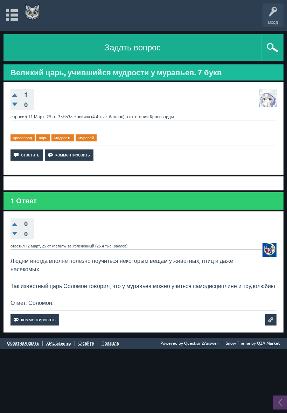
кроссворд (22, 138)
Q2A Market (268, 343)
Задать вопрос (132, 47)
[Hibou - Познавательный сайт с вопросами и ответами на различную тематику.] (32, 12)
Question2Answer (201, 343)
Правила (110, 343)
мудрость (62, 138)
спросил (18, 116)
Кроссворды (162, 116)
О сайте (86, 343)
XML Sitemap (58, 343)
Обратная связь (23, 343)
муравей (86, 138)
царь (43, 138)
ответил (17, 246)
